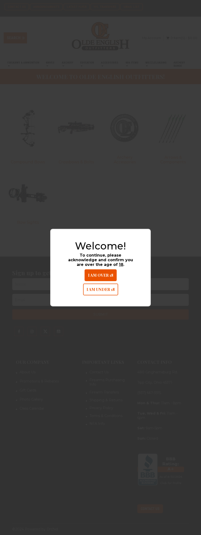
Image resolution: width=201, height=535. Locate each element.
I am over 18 (100, 275)
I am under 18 (101, 289)
